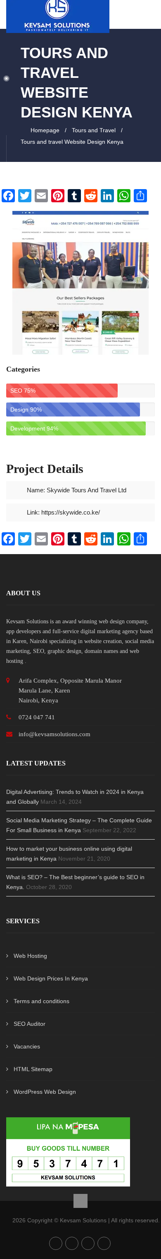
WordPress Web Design (45, 1091)
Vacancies (27, 1046)
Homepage (45, 130)
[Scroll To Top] (80, 1201)
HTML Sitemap (33, 1069)
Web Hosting (30, 955)
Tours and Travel (94, 130)
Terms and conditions (41, 1001)
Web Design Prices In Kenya (51, 978)
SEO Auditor (29, 1023)
